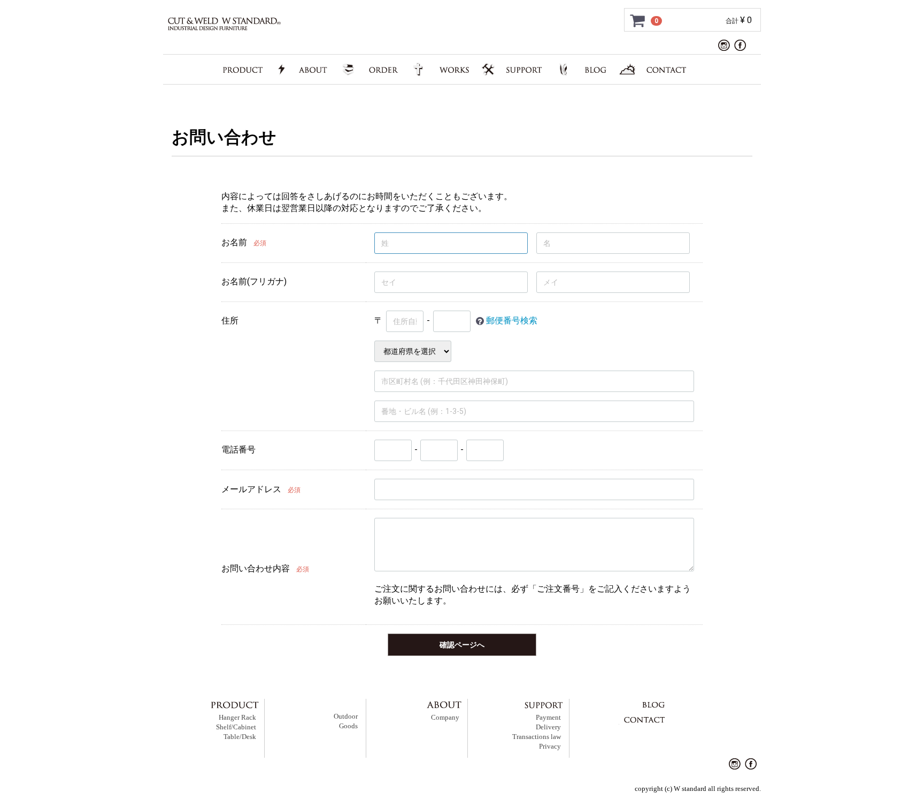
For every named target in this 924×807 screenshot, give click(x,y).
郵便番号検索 (511, 320)
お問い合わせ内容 (255, 568)
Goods (348, 726)
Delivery (548, 727)
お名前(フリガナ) (254, 281)
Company (445, 717)
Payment (548, 717)
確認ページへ (462, 644)
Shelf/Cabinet (236, 727)
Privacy (550, 746)
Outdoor (346, 716)
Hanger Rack (237, 717)
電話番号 (238, 449)
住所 (229, 320)
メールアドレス (251, 489)
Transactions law (536, 737)
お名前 (234, 242)
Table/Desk (240, 737)
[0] (638, 20)
